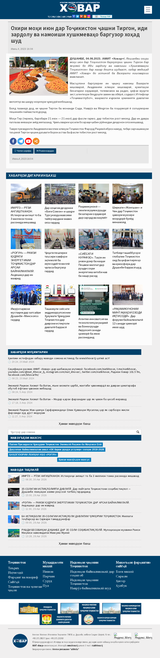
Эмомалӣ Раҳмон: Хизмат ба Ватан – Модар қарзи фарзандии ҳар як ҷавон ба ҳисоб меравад (67, 399)
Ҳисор (120, 581)
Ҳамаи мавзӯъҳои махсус (74, 459)
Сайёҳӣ (13, 582)
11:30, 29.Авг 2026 (34, 509)
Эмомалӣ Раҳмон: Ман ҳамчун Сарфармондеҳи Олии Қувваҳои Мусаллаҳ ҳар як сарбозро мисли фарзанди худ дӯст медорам (68, 411)
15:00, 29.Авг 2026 (34, 495)
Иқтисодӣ (15, 573)
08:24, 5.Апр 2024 (20, 392)
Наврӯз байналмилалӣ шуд (90, 588)
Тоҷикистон (17, 563)
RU (53, 17)
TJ (49, 17)
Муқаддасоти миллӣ (53, 564)
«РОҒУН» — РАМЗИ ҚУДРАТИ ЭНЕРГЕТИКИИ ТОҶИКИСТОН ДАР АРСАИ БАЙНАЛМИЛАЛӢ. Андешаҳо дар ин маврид (76, 504)
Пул (46, 586)
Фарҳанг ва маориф (23, 577)
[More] (36, 141)
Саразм (121, 576)
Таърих (13, 568)
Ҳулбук (121, 586)
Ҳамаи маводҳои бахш (74, 423)
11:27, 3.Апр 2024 (20, 416)
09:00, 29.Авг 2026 (34, 522)
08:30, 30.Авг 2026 (34, 479)
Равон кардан (45, 151)
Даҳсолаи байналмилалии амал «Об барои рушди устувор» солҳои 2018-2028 (56, 449)
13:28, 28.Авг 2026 (34, 536)
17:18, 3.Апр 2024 (20, 403)
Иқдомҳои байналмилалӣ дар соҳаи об (92, 573)
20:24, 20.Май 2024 (21, 362)
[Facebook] (13, 141)
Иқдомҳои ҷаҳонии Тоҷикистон (84, 564)
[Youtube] (28, 141)
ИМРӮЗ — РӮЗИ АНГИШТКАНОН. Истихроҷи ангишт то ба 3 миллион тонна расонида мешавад (80, 476)
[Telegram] (20, 141)
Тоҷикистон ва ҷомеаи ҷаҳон (25, 588)
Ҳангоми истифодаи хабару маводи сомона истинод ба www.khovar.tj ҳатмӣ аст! (59, 358)
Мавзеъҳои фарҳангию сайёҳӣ (133, 564)
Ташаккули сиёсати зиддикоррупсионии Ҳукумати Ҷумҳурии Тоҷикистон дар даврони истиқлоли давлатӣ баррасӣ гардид (58, 319)
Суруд (47, 581)
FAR (69, 17)
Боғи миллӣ (125, 572)
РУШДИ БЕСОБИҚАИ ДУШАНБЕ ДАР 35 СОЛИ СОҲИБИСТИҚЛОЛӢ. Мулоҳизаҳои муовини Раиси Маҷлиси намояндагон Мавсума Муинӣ (81, 531)
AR (63, 17)
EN (58, 17)
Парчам (49, 576)
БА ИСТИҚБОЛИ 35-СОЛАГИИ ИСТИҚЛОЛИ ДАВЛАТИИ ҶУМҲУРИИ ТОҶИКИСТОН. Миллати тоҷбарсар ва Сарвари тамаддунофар (77, 517)
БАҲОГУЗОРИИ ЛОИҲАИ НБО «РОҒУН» (33, 454)
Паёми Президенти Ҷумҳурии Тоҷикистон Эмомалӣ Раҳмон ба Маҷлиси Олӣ (55, 444)
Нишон (48, 572)
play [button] (96, 16)
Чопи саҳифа (22, 151)
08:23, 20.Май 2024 (21, 378)
